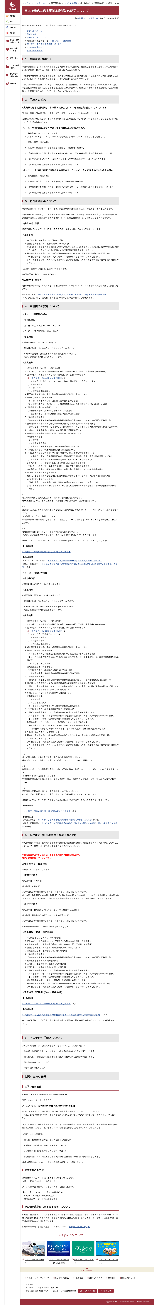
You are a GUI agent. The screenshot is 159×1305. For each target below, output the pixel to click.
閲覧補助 (12, 16)
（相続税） (67, 40)
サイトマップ (105, 1291)
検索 (11, 22)
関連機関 (111, 1278)
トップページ (27, 3)
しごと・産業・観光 (14, 66)
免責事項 (79, 1278)
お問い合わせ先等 (34, 50)
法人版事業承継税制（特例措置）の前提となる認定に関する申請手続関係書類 (72, 294)
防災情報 (12, 33)
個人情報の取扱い (62, 1278)
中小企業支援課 (70, 3)
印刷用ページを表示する (87, 18)
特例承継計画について (36, 37)
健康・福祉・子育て (14, 49)
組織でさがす (42, 3)
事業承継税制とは (34, 31)
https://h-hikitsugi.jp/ (79, 1226)
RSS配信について (128, 1278)
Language (13, 27)
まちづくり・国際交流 (14, 75)
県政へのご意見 (95, 1278)
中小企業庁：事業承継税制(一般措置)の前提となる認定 (46, 551)
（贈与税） (55, 40)
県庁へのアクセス (87, 1291)
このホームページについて (38, 1278)
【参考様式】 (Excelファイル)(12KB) (46, 631)
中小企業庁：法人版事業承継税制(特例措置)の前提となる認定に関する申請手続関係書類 (61, 1014)
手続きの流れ (33, 34)
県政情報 (13, 83)
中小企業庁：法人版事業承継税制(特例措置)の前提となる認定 (75, 560)
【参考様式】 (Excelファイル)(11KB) (46, 378)
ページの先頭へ (87, 1270)
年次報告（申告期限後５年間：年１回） (44, 44)
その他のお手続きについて (38, 47)
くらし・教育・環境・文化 (14, 41)
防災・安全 (14, 58)
